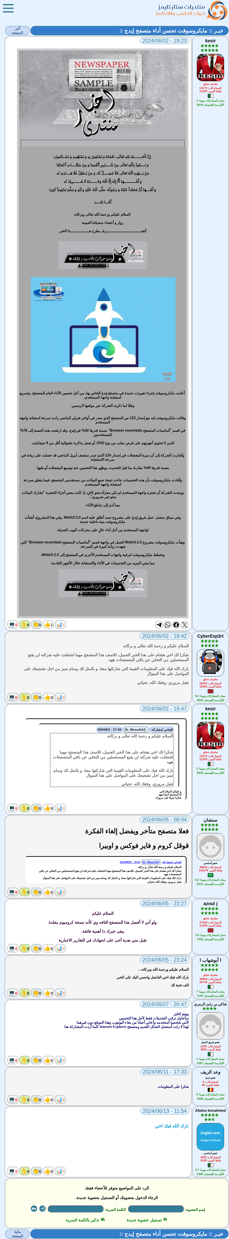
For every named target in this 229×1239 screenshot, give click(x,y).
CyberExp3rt (210, 636)
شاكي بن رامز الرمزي (210, 1004)
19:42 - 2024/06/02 (130, 862)
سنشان (210, 819)
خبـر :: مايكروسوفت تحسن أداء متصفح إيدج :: (171, 31)
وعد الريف (211, 1071)
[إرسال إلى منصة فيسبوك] (176, 625)
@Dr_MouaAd (136, 729)
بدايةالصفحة (17, 1234)
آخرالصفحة (17, 31)
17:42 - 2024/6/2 (109, 729)
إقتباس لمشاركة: (162, 729)
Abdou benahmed (210, 1110)
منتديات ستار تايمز (182, 7)
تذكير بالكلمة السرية (85, 1220)
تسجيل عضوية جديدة (147, 1220)
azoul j (211, 903)
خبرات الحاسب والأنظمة (180, 13)
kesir (210, 40)
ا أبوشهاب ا (210, 960)
